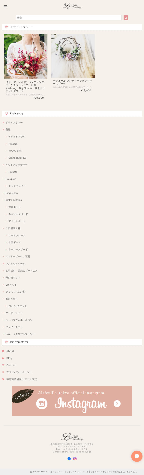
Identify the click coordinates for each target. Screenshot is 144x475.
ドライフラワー (14, 122)
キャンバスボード (18, 214)
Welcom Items (14, 199)
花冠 (8, 129)
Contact (11, 365)
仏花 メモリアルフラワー (20, 333)
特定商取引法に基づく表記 (21, 379)
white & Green (16, 136)
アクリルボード (17, 221)
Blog (9, 357)
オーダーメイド (14, 312)
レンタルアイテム (15, 263)
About (10, 351)
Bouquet (11, 178)
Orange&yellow (17, 157)
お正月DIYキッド (17, 305)
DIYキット (11, 284)
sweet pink (14, 150)
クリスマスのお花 (15, 291)
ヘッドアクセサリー (17, 164)
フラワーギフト (14, 326)
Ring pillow (12, 192)
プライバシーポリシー (19, 372)
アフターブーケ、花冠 (18, 256)
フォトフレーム (17, 235)
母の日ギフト (13, 277)
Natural (12, 143)
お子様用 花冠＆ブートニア (21, 270)
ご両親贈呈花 (13, 228)
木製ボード (14, 207)
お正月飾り (12, 298)
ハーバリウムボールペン (19, 319)
